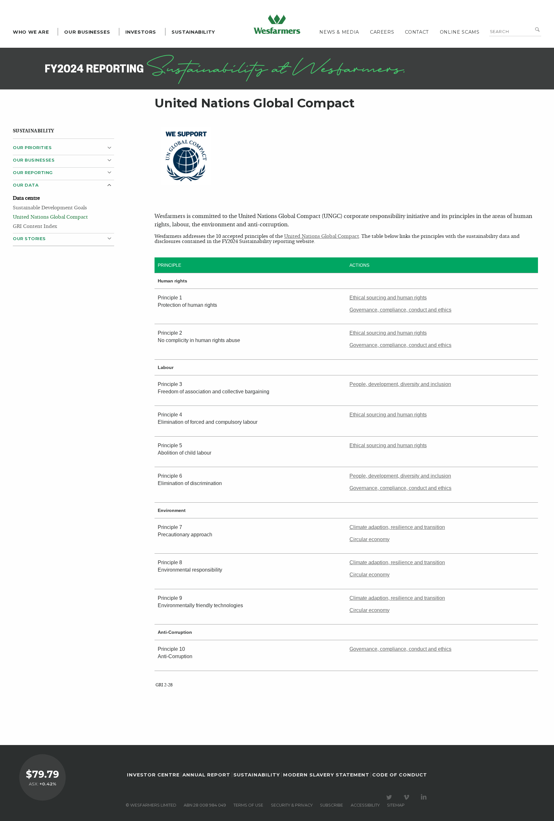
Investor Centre (153, 775)
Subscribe (331, 805)
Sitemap (396, 805)
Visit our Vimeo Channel (407, 797)
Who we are (31, 32)
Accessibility (365, 805)
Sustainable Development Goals (50, 208)
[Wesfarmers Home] (277, 24)
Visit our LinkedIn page (425, 797)
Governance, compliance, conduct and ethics (400, 310)
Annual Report (206, 775)
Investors (140, 32)
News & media (339, 32)
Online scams (460, 32)
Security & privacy (292, 805)
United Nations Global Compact (50, 217)
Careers (382, 32)
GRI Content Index (35, 226)
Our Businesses (87, 32)
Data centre (26, 198)
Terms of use (248, 805)
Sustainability (193, 32)
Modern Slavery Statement (326, 775)
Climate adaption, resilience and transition (397, 527)
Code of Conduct (399, 775)
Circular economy (369, 539)
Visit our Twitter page (390, 797)
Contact (417, 32)
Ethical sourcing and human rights (388, 297)
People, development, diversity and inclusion (400, 384)
